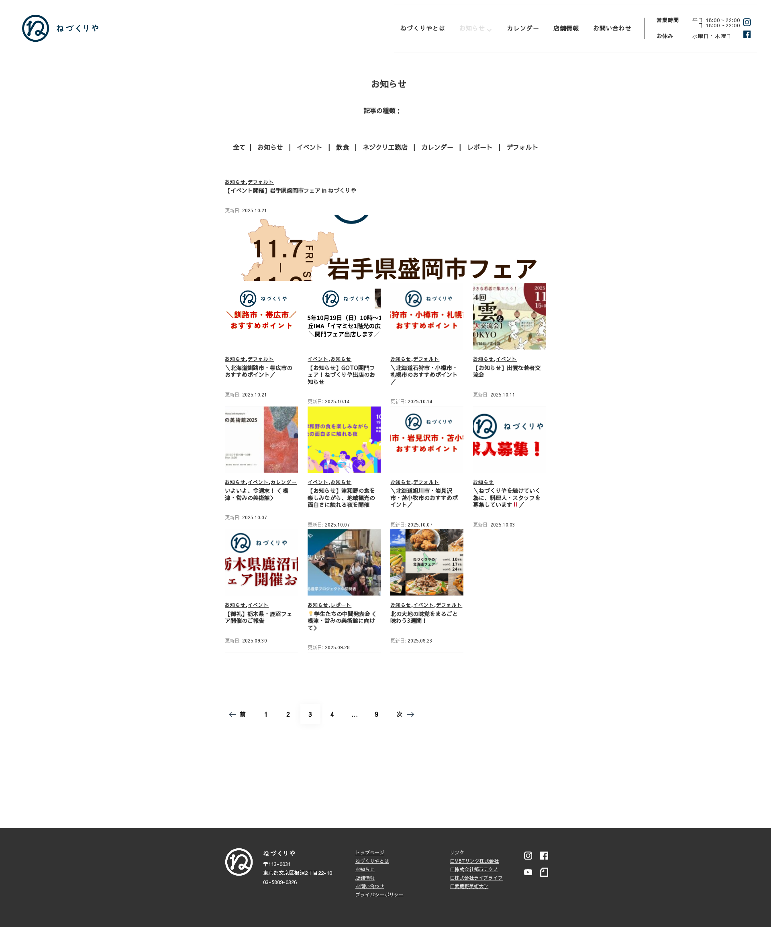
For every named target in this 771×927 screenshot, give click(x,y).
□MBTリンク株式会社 (474, 861)
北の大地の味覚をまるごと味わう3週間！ (424, 617)
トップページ (369, 852)
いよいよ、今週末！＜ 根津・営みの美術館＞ (256, 494)
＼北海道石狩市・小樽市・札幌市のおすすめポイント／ (424, 375)
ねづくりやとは (422, 28)
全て (239, 146)
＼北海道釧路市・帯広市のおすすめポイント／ (258, 371)
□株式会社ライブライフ (476, 877)
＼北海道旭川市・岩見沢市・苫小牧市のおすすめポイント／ (424, 497)
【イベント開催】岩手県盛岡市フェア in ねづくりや (290, 190)
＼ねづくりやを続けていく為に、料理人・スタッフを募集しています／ (507, 497)
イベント (309, 146)
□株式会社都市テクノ (474, 869)
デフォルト (522, 146)
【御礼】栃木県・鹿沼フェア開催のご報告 (258, 617)
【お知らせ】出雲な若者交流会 (507, 371)
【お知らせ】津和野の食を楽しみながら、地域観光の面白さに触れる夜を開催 (341, 497)
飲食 (342, 146)
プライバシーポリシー (379, 894)
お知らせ (472, 28)
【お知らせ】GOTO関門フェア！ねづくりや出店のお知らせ (341, 375)
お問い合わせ (612, 28)
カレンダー (523, 28)
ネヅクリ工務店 (385, 146)
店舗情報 (566, 28)
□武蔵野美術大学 (469, 886)
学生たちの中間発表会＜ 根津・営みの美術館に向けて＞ (342, 621)
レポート (480, 146)
